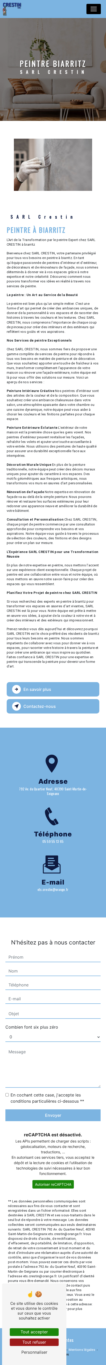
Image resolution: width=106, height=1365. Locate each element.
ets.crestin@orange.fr (53, 889)
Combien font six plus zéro (31, 1027)
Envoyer (53, 1115)
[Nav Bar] (93, 9)
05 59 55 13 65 (53, 841)
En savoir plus (37, 689)
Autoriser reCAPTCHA (53, 1184)
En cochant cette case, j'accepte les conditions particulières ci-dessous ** (47, 1098)
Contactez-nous (39, 706)
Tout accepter (34, 1331)
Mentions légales (82, 1350)
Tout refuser (34, 1342)
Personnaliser (34, 1352)
